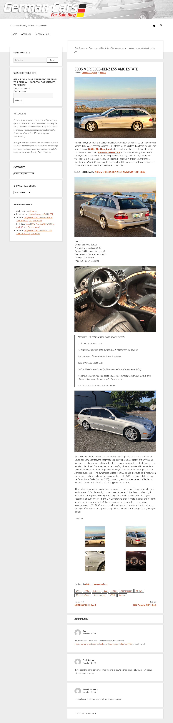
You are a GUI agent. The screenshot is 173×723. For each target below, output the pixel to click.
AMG (87, 584)
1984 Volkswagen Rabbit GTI (40, 214)
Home (14, 34)
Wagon (122, 595)
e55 (105, 591)
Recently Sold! (42, 34)
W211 (112, 595)
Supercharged (100, 595)
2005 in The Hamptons (99, 149)
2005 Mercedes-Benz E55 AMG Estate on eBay (120, 172)
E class (96, 591)
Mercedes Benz (101, 584)
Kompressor (126, 591)
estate (114, 591)
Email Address (20, 91)
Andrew (103, 73)
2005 (78, 591)
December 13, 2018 (89, 73)
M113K (139, 591)
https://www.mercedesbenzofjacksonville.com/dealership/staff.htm (103, 644)
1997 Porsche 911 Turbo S (144, 605)
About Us (26, 34)
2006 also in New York (109, 152)
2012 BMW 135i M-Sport (85, 605)
